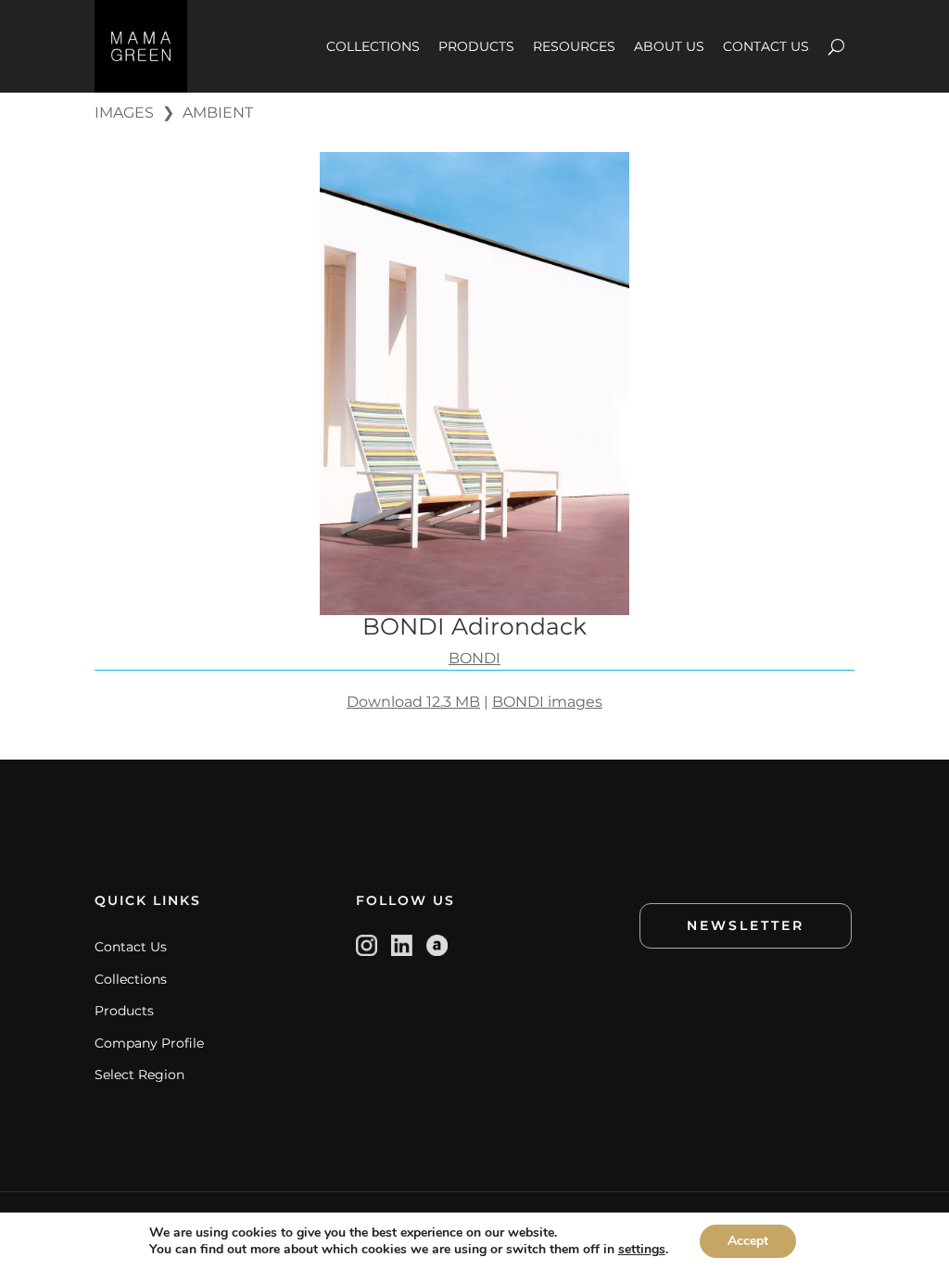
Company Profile (149, 1043)
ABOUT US (669, 46)
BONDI (474, 658)
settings (641, 1249)
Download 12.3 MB (413, 701)
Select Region (139, 1074)
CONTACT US (766, 46)
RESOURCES (574, 46)
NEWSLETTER (745, 925)
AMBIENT (218, 112)
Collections (131, 979)
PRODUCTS (476, 46)
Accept (748, 1241)
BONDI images (547, 701)
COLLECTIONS (373, 46)
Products (124, 1010)
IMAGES (124, 112)
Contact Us (131, 946)
